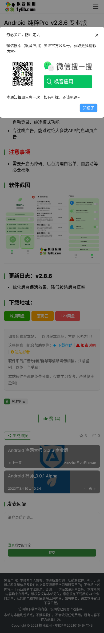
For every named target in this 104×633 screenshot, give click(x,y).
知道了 (88, 108)
